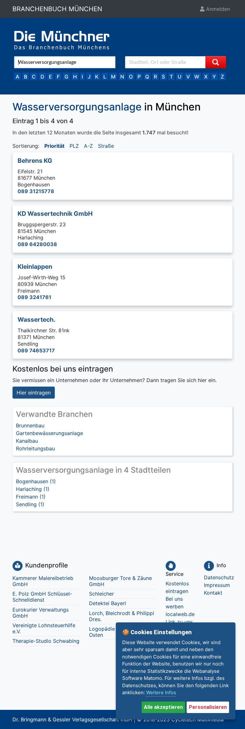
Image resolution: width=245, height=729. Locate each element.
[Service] (171, 566)
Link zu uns (179, 622)
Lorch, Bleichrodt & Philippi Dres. (121, 616)
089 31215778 (36, 191)
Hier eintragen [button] (34, 392)
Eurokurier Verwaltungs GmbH (40, 612)
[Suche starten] (215, 62)
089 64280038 (37, 244)
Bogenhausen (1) (36, 481)
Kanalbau (27, 441)
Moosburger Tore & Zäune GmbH (120, 581)
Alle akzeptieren (163, 707)
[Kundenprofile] (17, 566)
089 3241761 (34, 297)
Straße (106, 146)
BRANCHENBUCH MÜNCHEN (57, 9)
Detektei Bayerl (107, 603)
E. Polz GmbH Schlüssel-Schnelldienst (42, 596)
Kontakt (213, 593)
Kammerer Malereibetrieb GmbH (42, 581)
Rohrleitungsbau (35, 448)
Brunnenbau (30, 425)
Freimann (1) (31, 496)
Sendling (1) (30, 504)
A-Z (88, 146)
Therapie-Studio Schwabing (45, 641)
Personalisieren (208, 707)
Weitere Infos (161, 692)
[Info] (209, 566)
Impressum (217, 585)
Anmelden (217, 9)
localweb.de (180, 614)
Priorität (54, 146)
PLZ (74, 146)
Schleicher (101, 593)
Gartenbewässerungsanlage (49, 433)
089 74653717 (36, 350)
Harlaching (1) (32, 489)
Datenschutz (219, 577)
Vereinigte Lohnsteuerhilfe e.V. (43, 628)
